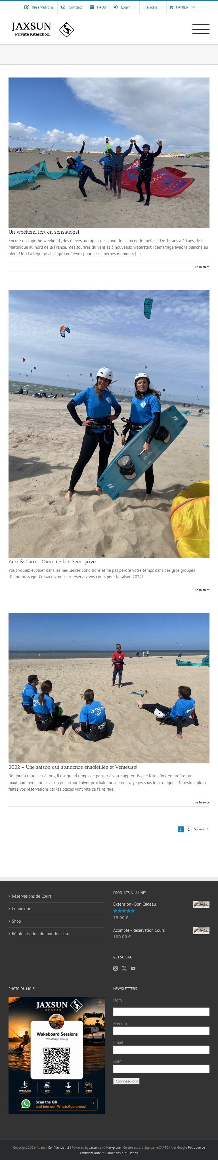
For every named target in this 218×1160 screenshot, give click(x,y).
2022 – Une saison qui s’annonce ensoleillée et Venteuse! (73, 767)
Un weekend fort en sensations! (44, 232)
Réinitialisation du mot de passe (40, 933)
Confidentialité (59, 1147)
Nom (117, 1000)
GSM (117, 1061)
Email (118, 1042)
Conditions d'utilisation (121, 1153)
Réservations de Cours (31, 896)
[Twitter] (124, 968)
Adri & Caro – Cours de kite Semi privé (52, 561)
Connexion (21, 908)
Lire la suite (201, 267)
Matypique (113, 1147)
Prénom (120, 1023)
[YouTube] (133, 968)
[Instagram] (115, 968)
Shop (16, 921)
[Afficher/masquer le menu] (201, 29)
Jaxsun (94, 1147)
